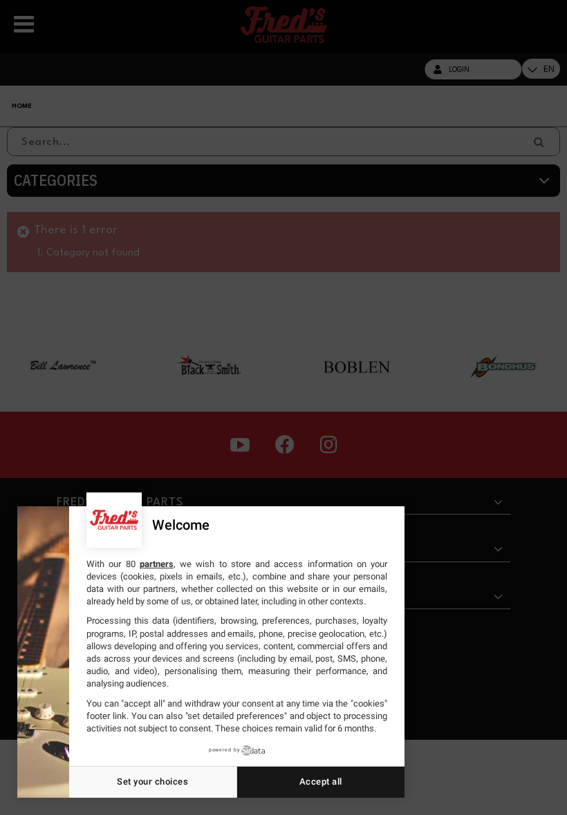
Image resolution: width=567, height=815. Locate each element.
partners (157, 564)
